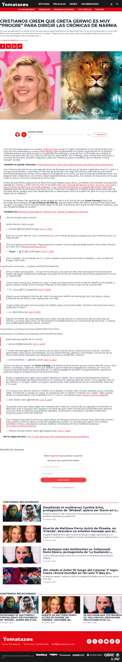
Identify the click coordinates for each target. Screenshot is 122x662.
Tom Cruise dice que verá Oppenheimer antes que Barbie (58, 436)
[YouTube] (106, 641)
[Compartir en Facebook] (2, 46)
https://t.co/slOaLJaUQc (33, 246)
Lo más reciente (26, 9)
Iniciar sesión (63, 480)
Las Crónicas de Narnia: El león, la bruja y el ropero (89, 185)
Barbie (49, 151)
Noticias (43, 4)
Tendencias (44, 9)
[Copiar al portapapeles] (19, 46)
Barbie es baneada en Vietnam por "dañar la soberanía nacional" (54, 212)
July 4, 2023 (46, 229)
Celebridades (90, 4)
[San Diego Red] (94, 654)
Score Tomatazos (11, 644)
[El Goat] (115, 659)
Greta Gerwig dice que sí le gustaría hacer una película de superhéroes (75, 164)
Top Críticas (84, 9)
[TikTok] (112, 641)
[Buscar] (117, 4)
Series (73, 4)
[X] (94, 641)
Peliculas (59, 4)
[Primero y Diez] (117, 655)
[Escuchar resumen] (24, 134)
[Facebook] (89, 641)
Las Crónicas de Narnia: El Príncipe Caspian (27, 187)
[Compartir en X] (8, 46)
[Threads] (117, 641)
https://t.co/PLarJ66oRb (95, 395)
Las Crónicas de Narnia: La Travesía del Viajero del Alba (82, 187)
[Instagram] (100, 641)
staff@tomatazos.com (63, 644)
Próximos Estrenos (64, 9)
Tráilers (99, 9)
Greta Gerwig (50, 149)
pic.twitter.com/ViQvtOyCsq (21, 426)
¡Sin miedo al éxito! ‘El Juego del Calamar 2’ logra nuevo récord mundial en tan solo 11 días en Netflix (80, 571)
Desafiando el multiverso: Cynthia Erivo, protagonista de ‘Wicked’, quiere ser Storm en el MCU (80, 509)
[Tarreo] (53, 654)
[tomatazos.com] (17, 134)
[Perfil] (111, 4)
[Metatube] (78, 654)
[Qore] (109, 654)
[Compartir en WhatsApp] (14, 46)
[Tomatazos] (15, 4)
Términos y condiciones (36, 644)
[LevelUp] (41, 654)
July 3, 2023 (47, 251)
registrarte (55, 455)
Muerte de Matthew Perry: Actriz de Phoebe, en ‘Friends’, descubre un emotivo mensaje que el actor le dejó (79, 530)
